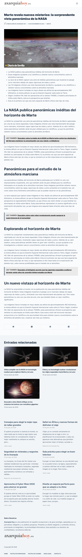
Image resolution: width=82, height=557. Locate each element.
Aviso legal (48, 553)
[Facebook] (13, 326)
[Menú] (77, 3)
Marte (49, 24)
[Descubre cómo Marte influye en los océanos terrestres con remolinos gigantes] (22, 389)
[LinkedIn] (69, 326)
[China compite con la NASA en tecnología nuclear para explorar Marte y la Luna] (22, 356)
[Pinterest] (50, 326)
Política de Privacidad (18, 553)
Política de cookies (34, 553)
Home (6, 553)
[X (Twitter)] (32, 326)
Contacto (57, 553)
